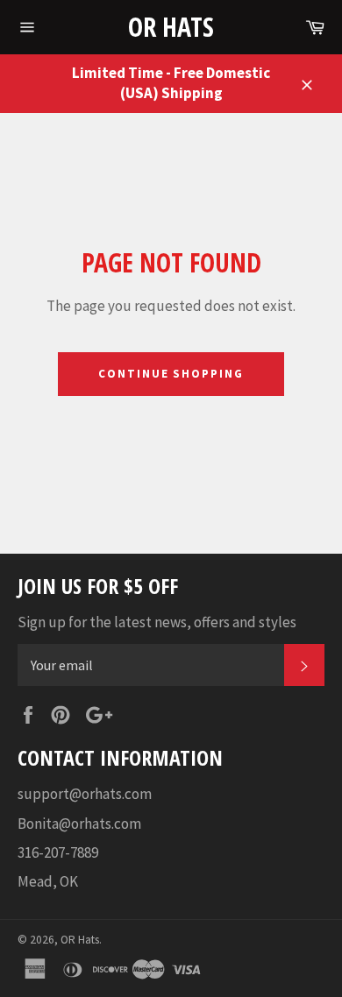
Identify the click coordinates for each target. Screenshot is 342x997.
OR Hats (171, 27)
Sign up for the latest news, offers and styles (157, 622)
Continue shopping (171, 373)
